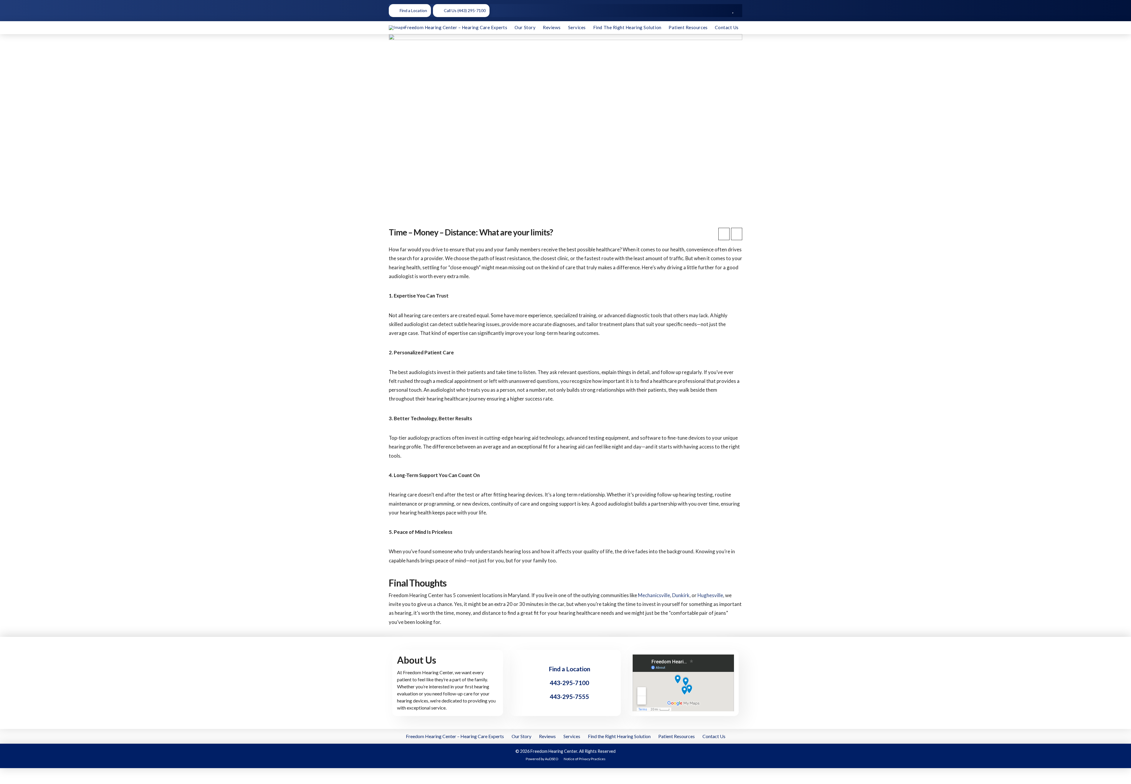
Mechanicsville (654, 595)
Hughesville (710, 595)
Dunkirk (680, 595)
